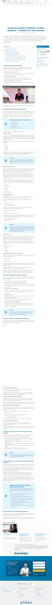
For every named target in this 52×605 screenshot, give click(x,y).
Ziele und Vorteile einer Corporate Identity (11, 52)
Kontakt (20, 591)
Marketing (17, 213)
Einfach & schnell (42, 61)
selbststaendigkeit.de (5, 590)
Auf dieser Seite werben (38, 595)
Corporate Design (6, 135)
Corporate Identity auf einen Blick (10, 49)
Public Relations (24, 207)
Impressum (20, 596)
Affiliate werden (37, 591)
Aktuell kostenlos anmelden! (43, 49)
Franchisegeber (6, 321)
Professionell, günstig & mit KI (43, 64)
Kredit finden (42, 60)
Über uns (20, 590)
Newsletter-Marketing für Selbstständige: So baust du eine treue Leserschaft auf (42, 533)
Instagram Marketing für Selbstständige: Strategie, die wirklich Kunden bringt (26, 533)
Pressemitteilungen (7, 191)
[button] (44, 562)
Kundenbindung (7, 288)
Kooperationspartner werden (39, 594)
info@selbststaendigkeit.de (8, 591)
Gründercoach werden (38, 590)
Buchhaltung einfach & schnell (44, 57)
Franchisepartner (17, 407)
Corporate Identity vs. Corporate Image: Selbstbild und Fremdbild (15, 57)
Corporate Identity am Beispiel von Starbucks (12, 54)
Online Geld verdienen (43, 54)
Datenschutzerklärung (35, 574)
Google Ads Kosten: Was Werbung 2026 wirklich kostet (10, 533)
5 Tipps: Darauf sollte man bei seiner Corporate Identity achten (15, 59)
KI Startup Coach (42, 48)
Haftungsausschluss (21, 595)
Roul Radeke (21, 32)
